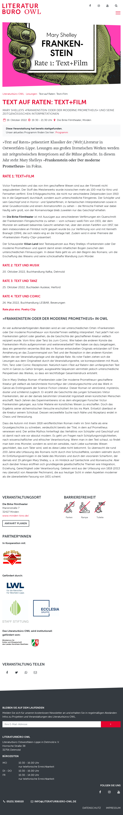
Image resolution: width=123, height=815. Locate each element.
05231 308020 (15, 801)
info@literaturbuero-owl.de (55, 801)
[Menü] (118, 12)
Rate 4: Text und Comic (22, 296)
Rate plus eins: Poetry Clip (19, 309)
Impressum (113, 807)
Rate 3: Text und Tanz (20, 281)
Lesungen (31, 93)
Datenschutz (91, 807)
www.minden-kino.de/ (15, 515)
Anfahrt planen (16, 523)
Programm (61, 132)
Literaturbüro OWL (13, 93)
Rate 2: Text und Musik (21, 265)
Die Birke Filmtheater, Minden (74, 120)
